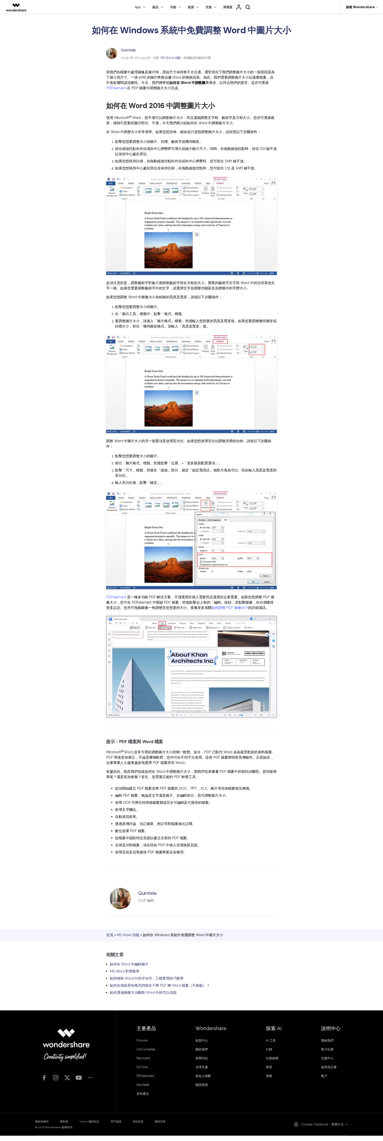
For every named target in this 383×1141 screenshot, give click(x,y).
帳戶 (324, 1076)
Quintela (128, 50)
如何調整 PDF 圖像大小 (229, 608)
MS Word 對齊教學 (124, 971)
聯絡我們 (327, 1040)
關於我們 (201, 1049)
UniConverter (146, 1049)
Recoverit (143, 1058)
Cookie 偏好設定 (89, 1121)
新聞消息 (201, 1058)
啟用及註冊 (329, 1067)
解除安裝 (160, 1121)
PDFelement (116, 88)
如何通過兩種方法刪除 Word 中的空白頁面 (143, 992)
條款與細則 (42, 1121)
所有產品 (143, 1093)
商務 (269, 1076)
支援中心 (327, 1058)
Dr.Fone (142, 1067)
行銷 (269, 1049)
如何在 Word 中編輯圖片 (129, 964)
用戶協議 (116, 1121)
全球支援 (201, 1067)
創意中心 (201, 1040)
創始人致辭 (203, 1076)
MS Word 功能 (170, 58)
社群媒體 (272, 1058)
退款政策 (138, 1121)
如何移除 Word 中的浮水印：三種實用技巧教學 (147, 978)
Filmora (142, 1040)
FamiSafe (143, 1085)
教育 (269, 1067)
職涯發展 (201, 1085)
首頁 (109, 935)
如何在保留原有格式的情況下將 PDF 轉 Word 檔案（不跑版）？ (160, 985)
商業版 (228, 7)
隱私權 (64, 1121)
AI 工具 (271, 1040)
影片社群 (327, 1049)
